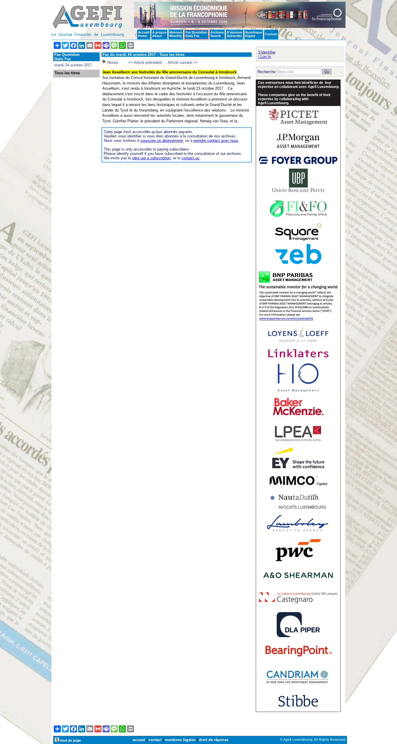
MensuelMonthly (175, 34)
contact (155, 740)
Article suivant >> (183, 62)
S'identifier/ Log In (267, 54)
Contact (271, 34)
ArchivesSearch (217, 34)
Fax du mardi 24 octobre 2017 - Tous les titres (144, 54)
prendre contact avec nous (216, 140)
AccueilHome (143, 34)
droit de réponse (213, 740)
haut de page (70, 740)
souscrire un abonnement (161, 140)
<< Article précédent (145, 62)
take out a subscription (151, 158)
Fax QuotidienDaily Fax (196, 34)
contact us (190, 158)
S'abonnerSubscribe (234, 34)
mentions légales (180, 740)
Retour (112, 62)
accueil (139, 740)
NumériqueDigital (253, 34)
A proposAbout (159, 34)
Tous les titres (67, 73)
